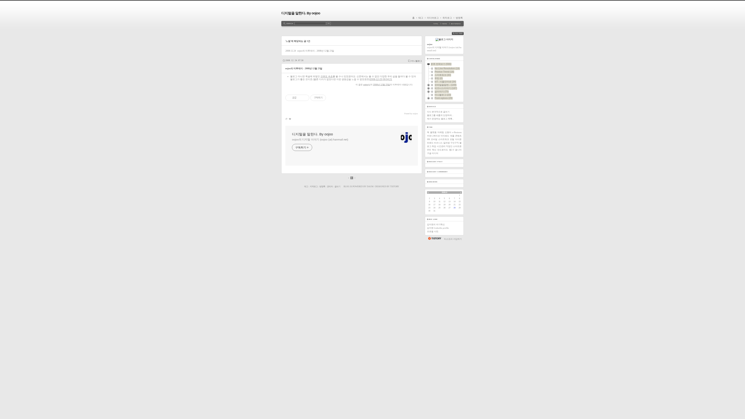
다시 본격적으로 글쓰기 (438, 112)
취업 (434, 146)
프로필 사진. (433, 231)
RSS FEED (460, 33)
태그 (420, 17)
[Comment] (290, 119)
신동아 (448, 132)
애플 (452, 136)
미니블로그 (416, 61)
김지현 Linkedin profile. (438, 228)
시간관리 (441, 146)
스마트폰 (457, 146)
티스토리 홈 (434, 238)
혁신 (434, 150)
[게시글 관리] (304, 98)
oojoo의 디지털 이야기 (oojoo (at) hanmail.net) (320, 139)
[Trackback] (286, 119)
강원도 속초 (327, 76)
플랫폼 (433, 132)
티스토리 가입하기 (453, 239)
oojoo (365, 84)
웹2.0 (451, 150)
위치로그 (447, 17)
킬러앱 (446, 143)
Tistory (394, 186)
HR (428, 139)
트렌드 (430, 143)
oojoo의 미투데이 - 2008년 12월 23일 (315, 50)
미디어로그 (433, 17)
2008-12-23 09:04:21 (381, 79)
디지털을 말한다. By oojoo (300, 13)
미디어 (435, 153)
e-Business (457, 132)
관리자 (330, 186)
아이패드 (445, 136)
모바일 (434, 139)
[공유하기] (300, 98)
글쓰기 (337, 186)
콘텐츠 (458, 136)
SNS (429, 150)
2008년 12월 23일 (381, 84)
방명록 (459, 17)
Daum (370, 186)
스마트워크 (443, 139)
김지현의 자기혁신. (436, 224)
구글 (429, 153)
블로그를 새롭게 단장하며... (440, 115)
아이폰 (458, 139)
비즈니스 (438, 143)
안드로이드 (442, 150)
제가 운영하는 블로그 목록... (440, 119)
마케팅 (440, 132)
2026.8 (444, 192)
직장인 (449, 146)
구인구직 (454, 143)
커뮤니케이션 (433, 136)
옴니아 (458, 150)
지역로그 (314, 186)
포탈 (452, 139)
